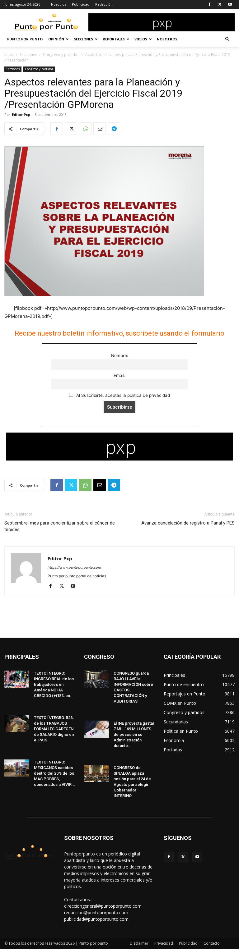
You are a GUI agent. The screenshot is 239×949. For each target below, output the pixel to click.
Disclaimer (139, 943)
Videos (140, 39)
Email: (119, 375)
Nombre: (119, 355)
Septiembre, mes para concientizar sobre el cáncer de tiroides (59, 526)
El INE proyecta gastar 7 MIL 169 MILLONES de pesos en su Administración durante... (134, 734)
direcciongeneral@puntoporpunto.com (103, 906)
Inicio (9, 54)
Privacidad (163, 943)
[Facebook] (209, 4)
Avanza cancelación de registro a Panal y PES (188, 523)
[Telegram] (114, 128)
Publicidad (80, 4)
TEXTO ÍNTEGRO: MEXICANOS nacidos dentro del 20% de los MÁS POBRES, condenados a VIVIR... (54, 773)
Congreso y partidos (61, 54)
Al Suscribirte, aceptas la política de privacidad (122, 395)
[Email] (99, 128)
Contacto (212, 943)
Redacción (104, 4)
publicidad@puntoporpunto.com (96, 919)
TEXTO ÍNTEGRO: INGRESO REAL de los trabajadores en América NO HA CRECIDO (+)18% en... (54, 684)
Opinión (56, 39)
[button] (227, 39)
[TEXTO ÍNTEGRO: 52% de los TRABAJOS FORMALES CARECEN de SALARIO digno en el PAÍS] (16, 723)
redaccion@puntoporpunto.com (96, 912)
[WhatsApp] (85, 128)
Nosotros (58, 4)
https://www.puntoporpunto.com (74, 567)
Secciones (83, 39)
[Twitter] (219, 4)
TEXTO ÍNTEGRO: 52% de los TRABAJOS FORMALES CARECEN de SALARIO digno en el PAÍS (54, 728)
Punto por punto (25, 39)
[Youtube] (230, 4)
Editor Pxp (21, 114)
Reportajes (114, 39)
